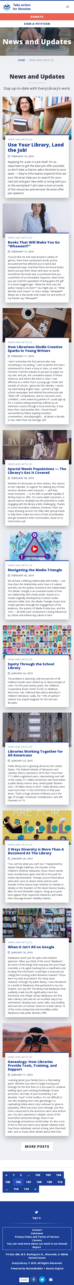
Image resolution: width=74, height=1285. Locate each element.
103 (48, 1175)
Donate (37, 17)
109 (49, 1182)
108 (39, 1182)
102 (37, 1175)
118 (16, 1189)
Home (21, 60)
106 (18, 1182)
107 (28, 1182)
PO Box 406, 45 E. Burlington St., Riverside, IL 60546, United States (37, 1256)
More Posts (37, 1146)
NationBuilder (34, 1268)
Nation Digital (54, 1268)
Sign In (37, 1217)
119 (26, 1189)
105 (7, 1182)
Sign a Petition (37, 24)
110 (59, 1182)
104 (58, 1175)
